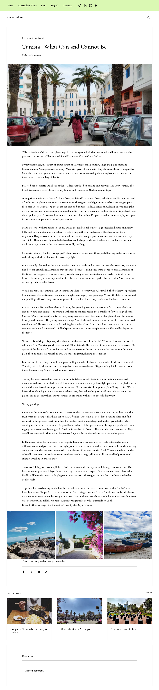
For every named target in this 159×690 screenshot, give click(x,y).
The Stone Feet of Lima (123, 629)
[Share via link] (46, 571)
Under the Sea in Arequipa (75, 629)
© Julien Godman (15, 17)
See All (149, 592)
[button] (148, 17)
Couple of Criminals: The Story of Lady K (29, 630)
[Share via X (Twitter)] (31, 571)
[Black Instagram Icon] (90, 5)
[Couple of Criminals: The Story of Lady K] (29, 611)
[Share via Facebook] (23, 571)
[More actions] (135, 38)
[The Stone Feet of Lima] (129, 611)
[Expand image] (79, 105)
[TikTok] (80, 5)
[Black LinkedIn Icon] (85, 5)
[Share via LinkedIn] (38, 571)
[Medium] (96, 5)
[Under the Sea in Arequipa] (79, 611)
